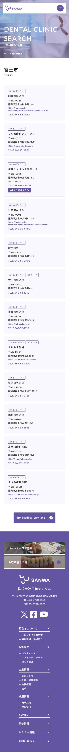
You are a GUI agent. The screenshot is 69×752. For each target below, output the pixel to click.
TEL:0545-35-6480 (19, 228)
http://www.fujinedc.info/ (20, 459)
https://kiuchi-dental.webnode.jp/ (24, 494)
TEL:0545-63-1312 (18, 292)
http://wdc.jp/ (15, 181)
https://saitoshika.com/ (19, 324)
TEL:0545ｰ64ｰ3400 (19, 185)
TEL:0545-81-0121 (18, 395)
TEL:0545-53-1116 (18, 328)
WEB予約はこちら (19, 190)
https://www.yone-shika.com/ (22, 359)
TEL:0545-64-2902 (19, 260)
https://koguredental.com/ (20, 146)
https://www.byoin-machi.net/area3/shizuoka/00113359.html (28, 223)
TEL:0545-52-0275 (19, 363)
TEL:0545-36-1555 (19, 427)
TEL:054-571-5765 (18, 463)
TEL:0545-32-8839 (19, 498)
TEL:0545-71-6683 (18, 150)
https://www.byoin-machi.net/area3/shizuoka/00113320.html (28, 109)
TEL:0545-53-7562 (19, 114)
